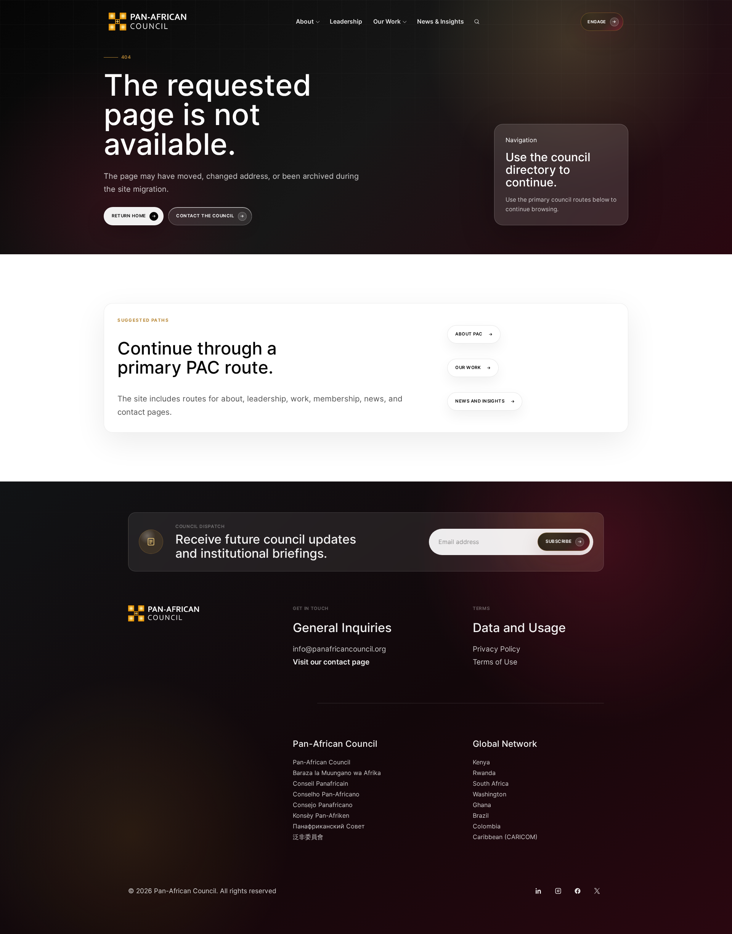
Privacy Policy (496, 649)
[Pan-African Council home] (151, 21)
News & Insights (440, 21)
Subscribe (558, 541)
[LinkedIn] (538, 890)
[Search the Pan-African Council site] (477, 21)
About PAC (469, 334)
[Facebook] (577, 890)
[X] (597, 890)
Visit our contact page (331, 662)
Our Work (468, 367)
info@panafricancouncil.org (339, 649)
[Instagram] (558, 890)
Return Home (129, 215)
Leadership (346, 21)
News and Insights (480, 401)
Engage (597, 21)
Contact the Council (205, 215)
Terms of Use (495, 662)
